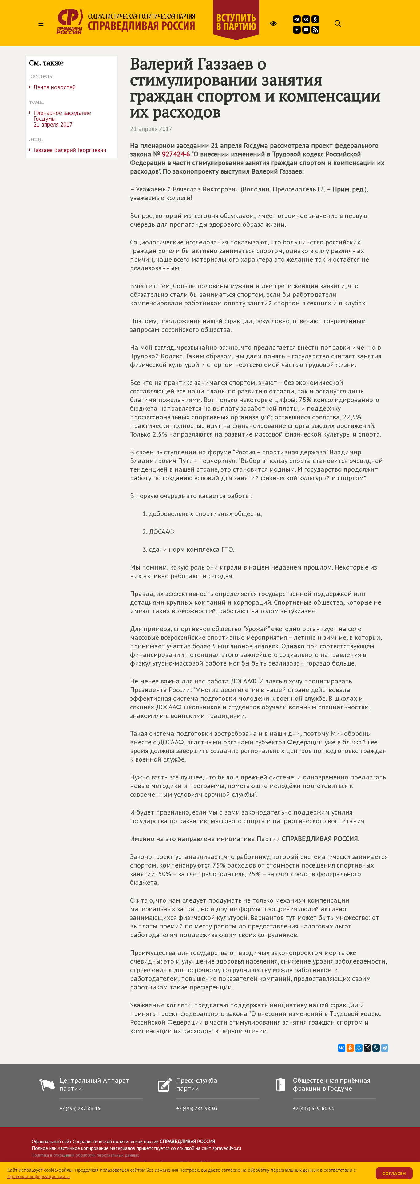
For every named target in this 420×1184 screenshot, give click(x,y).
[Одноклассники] (350, 1048)
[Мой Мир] (359, 1048)
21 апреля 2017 (151, 129)
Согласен (394, 1173)
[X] (367, 1048)
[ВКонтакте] (341, 1048)
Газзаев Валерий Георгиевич (70, 150)
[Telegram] (384, 1048)
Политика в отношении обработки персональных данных (85, 1155)
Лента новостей (55, 87)
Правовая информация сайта (38, 1176)
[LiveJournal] (376, 1048)
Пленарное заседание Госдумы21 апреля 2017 (62, 118)
